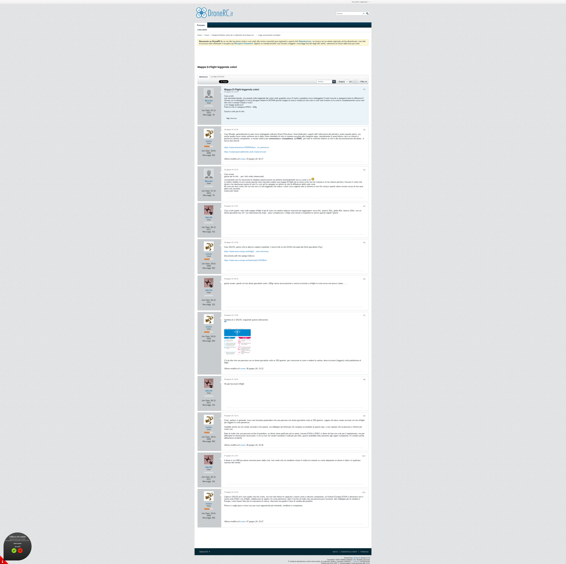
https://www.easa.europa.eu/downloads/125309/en (245, 260)
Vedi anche (18, 543)
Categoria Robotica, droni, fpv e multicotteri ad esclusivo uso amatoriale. (237, 35)
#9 (364, 416)
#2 (364, 130)
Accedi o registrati (360, 2)
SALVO (208, 217)
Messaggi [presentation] (203, 77)
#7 (364, 315)
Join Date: (205, 110)
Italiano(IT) (203, 552)
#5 (364, 243)
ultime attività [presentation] (218, 77)
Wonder (209, 100)
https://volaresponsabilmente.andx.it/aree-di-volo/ (245, 152)
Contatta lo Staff (349, 552)
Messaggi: (207, 115)
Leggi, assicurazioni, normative (269, 35)
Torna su (364, 552)
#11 (363, 492)
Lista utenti (202, 30)
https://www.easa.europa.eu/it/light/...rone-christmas (246, 251)
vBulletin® (356, 558)
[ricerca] (367, 13)
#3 (364, 170)
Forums (201, 25)
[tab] (203, 77)
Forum (206, 35)
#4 (364, 206)
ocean (209, 141)
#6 (364, 279)
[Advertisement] (283, 56)
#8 (364, 380)
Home (200, 35)
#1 (364, 89)
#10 (363, 456)
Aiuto (335, 552)
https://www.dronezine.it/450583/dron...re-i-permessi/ (246, 147)
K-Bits (355, 561)
